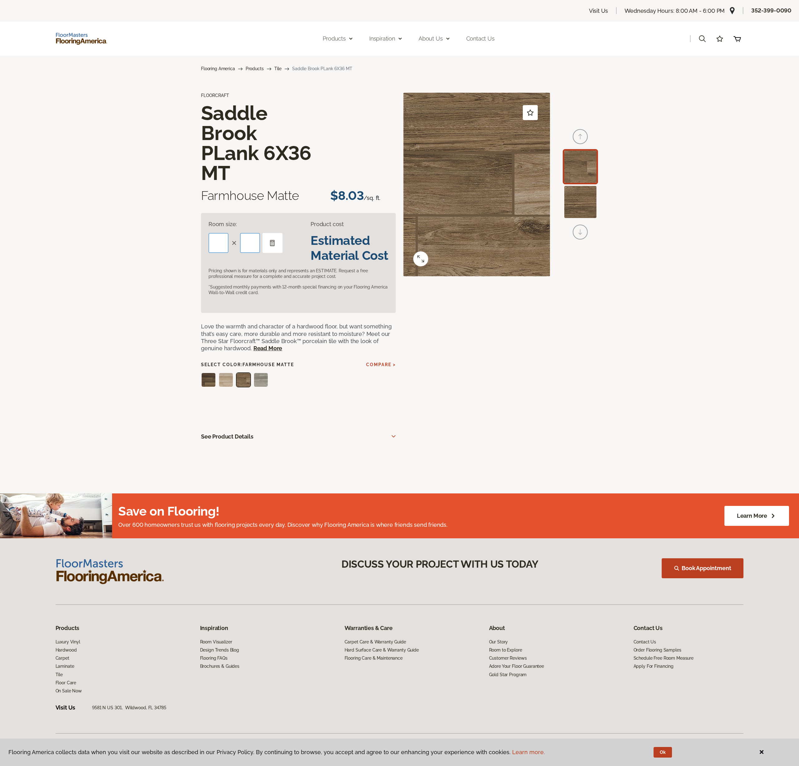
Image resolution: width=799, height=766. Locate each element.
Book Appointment (706, 568)
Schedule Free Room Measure (664, 658)
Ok (663, 752)
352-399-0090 (771, 10)
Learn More (752, 515)
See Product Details (227, 436)
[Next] (580, 232)
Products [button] (334, 38)
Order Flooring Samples (657, 649)
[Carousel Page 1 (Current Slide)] (580, 166)
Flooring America (218, 68)
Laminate (65, 666)
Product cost (327, 224)
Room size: (222, 224)
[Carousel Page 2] (580, 202)
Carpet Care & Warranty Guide (375, 641)
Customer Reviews (508, 658)
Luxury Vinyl (68, 641)
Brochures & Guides (219, 666)
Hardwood (66, 649)
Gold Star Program (508, 674)
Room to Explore (505, 649)
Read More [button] (267, 348)
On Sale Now (69, 690)
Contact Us (480, 38)
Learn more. (528, 752)
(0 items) (737, 38)
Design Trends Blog (219, 649)
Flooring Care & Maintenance (374, 658)
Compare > (381, 364)
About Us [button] (431, 38)
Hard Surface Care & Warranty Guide (382, 649)
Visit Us (598, 10)
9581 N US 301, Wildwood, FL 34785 (129, 707)
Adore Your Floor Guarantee (516, 666)
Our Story (498, 641)
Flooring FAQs (214, 658)
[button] (702, 38)
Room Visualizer (216, 641)
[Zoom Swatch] (420, 258)
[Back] (580, 136)
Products (255, 68)
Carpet (62, 658)
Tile (278, 68)
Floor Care (66, 682)
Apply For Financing (654, 666)
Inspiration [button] (382, 38)
